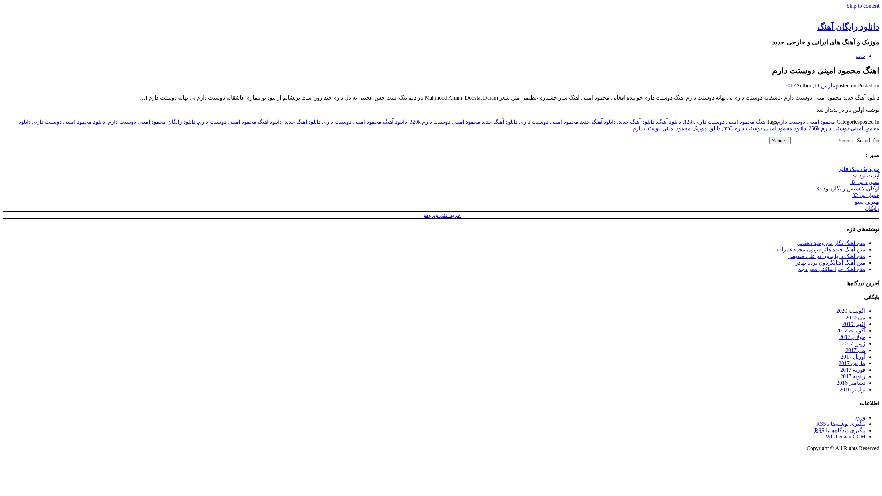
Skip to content (863, 6)
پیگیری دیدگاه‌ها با (839, 430)
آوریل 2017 (853, 357)
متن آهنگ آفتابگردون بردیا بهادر (830, 263)
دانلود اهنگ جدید (302, 122)
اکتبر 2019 (853, 324)
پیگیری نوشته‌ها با (840, 424)
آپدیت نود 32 (865, 175)
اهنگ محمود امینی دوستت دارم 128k (725, 122)
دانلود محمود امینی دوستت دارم (69, 122)
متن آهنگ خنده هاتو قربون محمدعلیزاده (821, 249)
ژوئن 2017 (853, 344)
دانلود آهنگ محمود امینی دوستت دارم (365, 122)
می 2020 (855, 317)
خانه (860, 56)
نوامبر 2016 (852, 389)
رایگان (872, 208)
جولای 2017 (852, 337)
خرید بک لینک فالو (859, 169)
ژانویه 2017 (852, 376)
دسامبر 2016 (851, 383)
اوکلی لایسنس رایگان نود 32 (847, 189)
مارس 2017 (852, 363)
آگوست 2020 (850, 311)
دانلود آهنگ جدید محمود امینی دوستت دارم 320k (463, 122)
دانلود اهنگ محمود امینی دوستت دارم (240, 122)
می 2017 (855, 350)
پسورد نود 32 (864, 182)
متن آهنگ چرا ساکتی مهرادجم (831, 269)
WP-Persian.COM (845, 437)
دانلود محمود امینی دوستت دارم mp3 (764, 128)
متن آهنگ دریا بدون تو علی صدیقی (826, 256)
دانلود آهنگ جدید (636, 122)
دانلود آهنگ (669, 122)
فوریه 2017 (852, 370)
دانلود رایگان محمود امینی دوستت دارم (151, 122)
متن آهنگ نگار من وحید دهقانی (831, 243)
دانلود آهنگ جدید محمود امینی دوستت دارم (568, 122)
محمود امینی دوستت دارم (806, 122)
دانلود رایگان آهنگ (848, 26)
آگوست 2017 (850, 330)
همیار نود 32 (865, 195)
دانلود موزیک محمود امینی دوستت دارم (676, 128)
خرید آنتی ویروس (441, 215)
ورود (860, 417)
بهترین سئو (867, 202)
